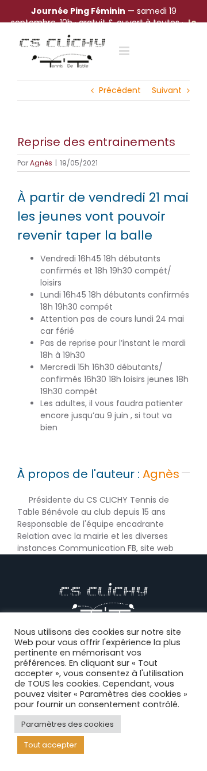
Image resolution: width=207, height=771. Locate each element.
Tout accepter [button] (50, 744)
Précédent (120, 90)
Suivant (167, 90)
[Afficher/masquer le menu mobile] (125, 51)
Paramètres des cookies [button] (67, 724)
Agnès (41, 163)
